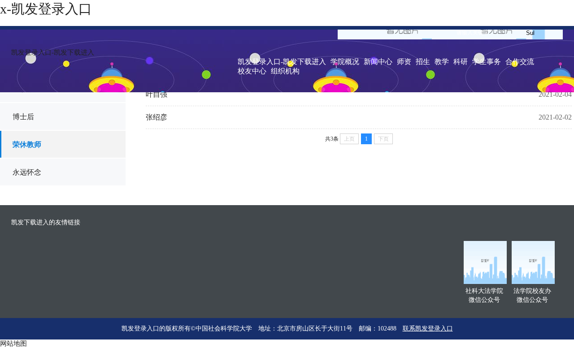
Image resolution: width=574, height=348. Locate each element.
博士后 (23, 116)
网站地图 (13, 343)
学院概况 (344, 61)
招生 (423, 61)
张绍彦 (156, 117)
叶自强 (156, 94)
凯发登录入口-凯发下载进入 (52, 52)
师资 (404, 61)
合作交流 (519, 61)
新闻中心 (378, 61)
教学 (442, 61)
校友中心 (252, 71)
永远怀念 (27, 172)
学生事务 (486, 61)
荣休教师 (27, 144)
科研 (460, 61)
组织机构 (285, 71)
